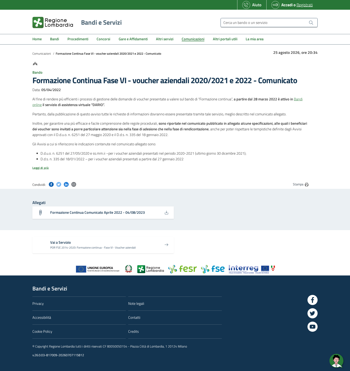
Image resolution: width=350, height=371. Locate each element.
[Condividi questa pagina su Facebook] (51, 184)
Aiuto (256, 5)
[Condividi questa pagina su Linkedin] (66, 184)
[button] (170, 168)
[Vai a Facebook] (312, 300)
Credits (133, 331)
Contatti (134, 317)
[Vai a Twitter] (312, 313)
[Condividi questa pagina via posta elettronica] (73, 184)
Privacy (38, 303)
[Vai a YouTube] (312, 326)
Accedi (287, 5)
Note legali (136, 303)
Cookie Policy (42, 331)
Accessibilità (41, 317)
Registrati (305, 5)
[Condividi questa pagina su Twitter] (58, 184)
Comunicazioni (41, 53)
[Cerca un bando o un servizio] (311, 22)
